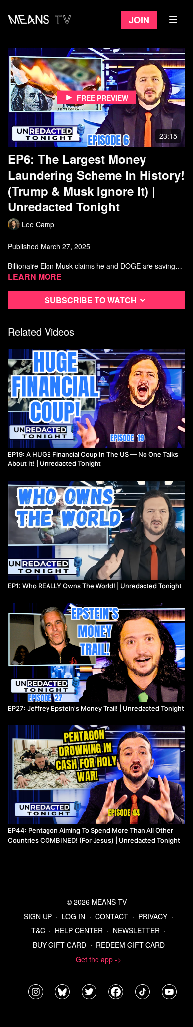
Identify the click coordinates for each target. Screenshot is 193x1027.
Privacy (152, 916)
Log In (73, 916)
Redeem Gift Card (130, 945)
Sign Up (38, 916)
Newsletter (136, 930)
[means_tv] (35, 991)
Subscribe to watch (91, 300)
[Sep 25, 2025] (96, 652)
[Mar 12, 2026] (96, 774)
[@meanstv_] (142, 991)
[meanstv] (115, 991)
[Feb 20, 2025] (96, 530)
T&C (38, 930)
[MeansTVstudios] (62, 991)
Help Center (79, 930)
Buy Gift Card (59, 945)
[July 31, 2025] (96, 398)
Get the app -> (98, 959)
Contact (111, 916)
